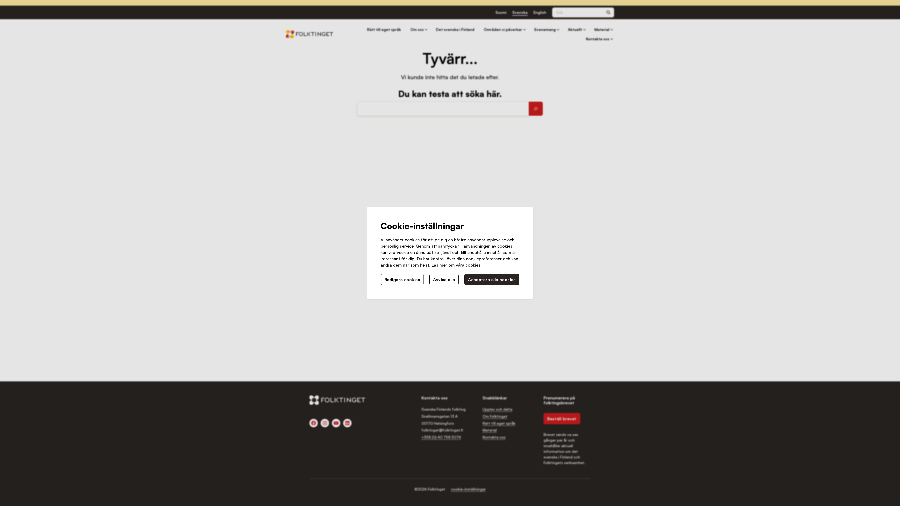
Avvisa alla (444, 279)
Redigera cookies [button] (402, 279)
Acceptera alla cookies (492, 279)
